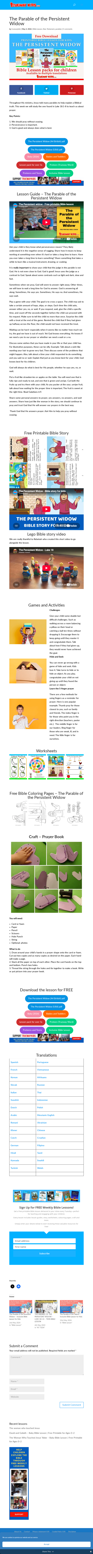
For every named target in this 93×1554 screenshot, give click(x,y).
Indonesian (42, 1100)
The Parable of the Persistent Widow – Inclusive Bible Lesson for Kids (20, 1317)
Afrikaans (41, 1077)
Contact (27, 1532)
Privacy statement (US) (41, 1532)
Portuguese (42, 1062)
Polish (40, 1108)
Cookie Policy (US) (59, 1532)
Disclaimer (72, 1532)
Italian (14, 1093)
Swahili (40, 1161)
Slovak (14, 1085)
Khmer (14, 1130)
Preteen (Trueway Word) (62, 165)
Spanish (14, 1062)
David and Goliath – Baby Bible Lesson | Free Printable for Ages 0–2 (41, 1433)
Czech (14, 1138)
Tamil (39, 1153)
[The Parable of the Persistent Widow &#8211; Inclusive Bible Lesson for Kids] (20, 1306)
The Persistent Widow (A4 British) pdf (46, 141)
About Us (17, 1532)
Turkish (14, 1168)
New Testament (48, 29)
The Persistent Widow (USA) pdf (46, 150)
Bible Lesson (37, 29)
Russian (41, 1085)
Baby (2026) (33, 157)
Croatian (41, 1138)
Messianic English (45, 1115)
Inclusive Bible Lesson (59, 173)
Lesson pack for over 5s (30, 165)
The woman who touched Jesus (24, 1428)
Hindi (13, 1153)
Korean (14, 1077)
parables (58, 29)
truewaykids (16, 29)
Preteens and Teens (32, 173)
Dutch (14, 1108)
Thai (39, 1093)
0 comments (67, 29)
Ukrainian (42, 1123)
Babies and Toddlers (56, 157)
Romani (14, 1123)
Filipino (40, 1145)
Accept (46, 1544)
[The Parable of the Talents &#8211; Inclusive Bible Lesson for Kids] (71, 1306)
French (14, 1070)
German (14, 1145)
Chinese (41, 1130)
